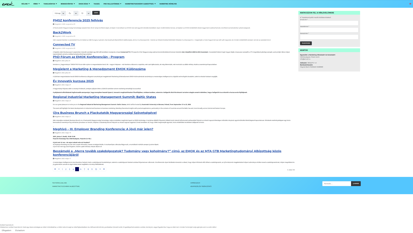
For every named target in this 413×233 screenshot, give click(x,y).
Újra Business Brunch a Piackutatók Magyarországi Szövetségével (105, 113)
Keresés (356, 183)
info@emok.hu (305, 59)
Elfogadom (6, 230)
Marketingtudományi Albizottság (139, 4)
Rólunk (25, 4)
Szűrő (96, 12)
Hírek (35, 4)
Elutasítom (20, 230)
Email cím (304, 19)
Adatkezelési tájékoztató (201, 186)
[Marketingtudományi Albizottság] (155, 4)
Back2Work (62, 32)
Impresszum (195, 183)
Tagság (97, 4)
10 (96, 169)
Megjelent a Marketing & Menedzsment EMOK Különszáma (99, 69)
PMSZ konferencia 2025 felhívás (78, 20)
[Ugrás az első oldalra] (55, 169)
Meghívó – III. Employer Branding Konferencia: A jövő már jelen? (103, 129)
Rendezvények (67, 4)
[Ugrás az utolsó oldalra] (104, 169)
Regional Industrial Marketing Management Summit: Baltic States (104, 97)
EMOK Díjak (83, 4)
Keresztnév (304, 33)
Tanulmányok (49, 4)
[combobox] (336, 183)
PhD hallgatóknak (111, 4)
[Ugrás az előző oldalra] (59, 169)
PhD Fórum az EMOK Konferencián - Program (88, 57)
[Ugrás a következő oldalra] (100, 169)
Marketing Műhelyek (168, 4)
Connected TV (64, 44)
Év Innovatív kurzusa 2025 (73, 81)
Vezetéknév (304, 26)
